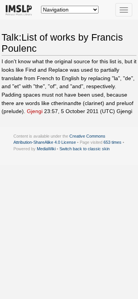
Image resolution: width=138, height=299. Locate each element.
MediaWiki (46, 148)
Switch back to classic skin (84, 148)
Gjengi (35, 111)
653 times (113, 142)
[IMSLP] (20, 9)
